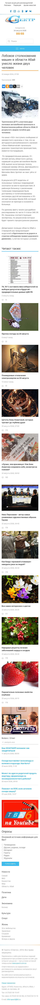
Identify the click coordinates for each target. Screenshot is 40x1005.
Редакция (17, 5)
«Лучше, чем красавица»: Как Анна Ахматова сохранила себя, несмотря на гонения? (19, 467)
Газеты (6, 853)
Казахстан (6, 881)
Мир (3, 884)
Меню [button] (22, 49)
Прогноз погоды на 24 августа (15, 334)
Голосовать (10, 864)
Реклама (7, 5)
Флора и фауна (8, 939)
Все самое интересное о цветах (16, 606)
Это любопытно (9, 928)
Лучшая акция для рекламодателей (19, 3)
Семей (4, 876)
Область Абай (8, 886)
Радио (6, 855)
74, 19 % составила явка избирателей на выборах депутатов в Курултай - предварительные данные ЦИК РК (20, 289)
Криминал (6, 936)
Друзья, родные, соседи (14, 847)
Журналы (7, 858)
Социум (5, 933)
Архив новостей (30, 5)
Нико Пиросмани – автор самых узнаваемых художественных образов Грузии (19, 517)
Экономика (7, 903)
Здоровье (6, 931)
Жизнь (5, 924)
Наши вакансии (8, 983)
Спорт (5, 918)
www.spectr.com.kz (19, 963)
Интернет (7, 850)
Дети (4, 897)
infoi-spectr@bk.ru (14, 999)
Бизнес (5, 907)
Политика (6, 892)
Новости (6, 872)
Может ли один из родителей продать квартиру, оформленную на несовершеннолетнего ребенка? (19, 776)
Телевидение (9, 845)
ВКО (3, 878)
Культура (6, 913)
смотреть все (9, 742)
